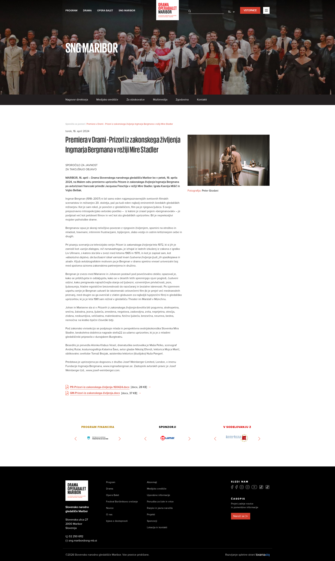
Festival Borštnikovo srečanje (122, 501)
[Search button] (189, 11)
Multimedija (160, 99)
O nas (109, 514)
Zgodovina (182, 99)
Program (71, 10)
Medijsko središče (107, 99)
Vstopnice (250, 10)
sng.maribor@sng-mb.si (83, 540)
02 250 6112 (76, 536)
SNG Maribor (127, 10)
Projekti (151, 514)
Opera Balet (105, 10)
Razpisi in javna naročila (160, 508)
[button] (76, 438)
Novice (110, 508)
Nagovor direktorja (76, 99)
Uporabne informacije (158, 495)
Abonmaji (152, 482)
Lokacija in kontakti (157, 527)
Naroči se (239, 516)
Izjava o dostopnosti (117, 520)
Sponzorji (152, 520)
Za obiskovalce (135, 99)
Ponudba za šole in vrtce (160, 501)
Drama (87, 10)
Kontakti (202, 99)
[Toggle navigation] (266, 10)
